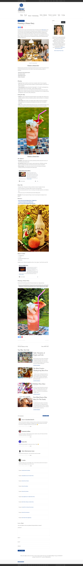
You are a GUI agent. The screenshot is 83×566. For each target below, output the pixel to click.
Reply (30, 426)
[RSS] (18, 561)
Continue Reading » (36, 365)
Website (19, 546)
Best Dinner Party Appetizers (26, 517)
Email (19, 541)
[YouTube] (23, 561)
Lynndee (24, 460)
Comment (20, 527)
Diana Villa (24, 441)
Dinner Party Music (25, 486)
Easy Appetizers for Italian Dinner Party (28, 496)
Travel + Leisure (52, 15)
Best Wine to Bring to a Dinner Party (28, 501)
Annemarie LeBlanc (26, 431)
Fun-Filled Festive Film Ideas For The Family (40, 398)
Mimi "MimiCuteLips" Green (28, 450)
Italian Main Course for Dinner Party (28, 475)
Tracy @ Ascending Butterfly (28, 419)
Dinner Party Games (25, 491)
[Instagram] (21, 561)
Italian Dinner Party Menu (26, 470)
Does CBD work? (45, 346)
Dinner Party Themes (25, 480)
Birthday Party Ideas (39, 384)
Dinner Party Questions (25, 512)
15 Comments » (30, 25)
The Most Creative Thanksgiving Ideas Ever (40, 369)
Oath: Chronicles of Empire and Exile (39, 354)
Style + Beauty (43, 15)
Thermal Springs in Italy (23, 346)
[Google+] (22, 561)
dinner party (44, 29)
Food (25, 15)
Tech (59, 15)
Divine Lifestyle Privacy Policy (58, 50)
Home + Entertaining (33, 15)
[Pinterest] (20, 561)
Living (63, 15)
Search (53, 20)
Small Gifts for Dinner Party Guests (28, 507)
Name (19, 537)
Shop (21, 15)
